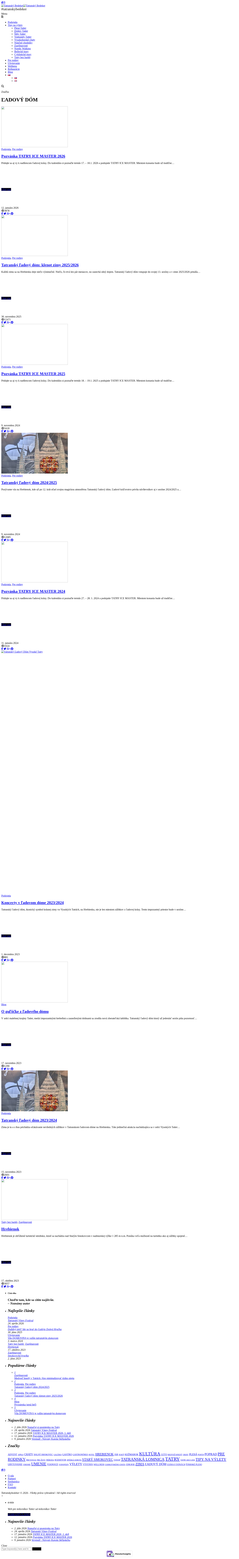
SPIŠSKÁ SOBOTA (74, 1460)
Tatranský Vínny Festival (20, 1320)
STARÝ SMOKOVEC (97, 1459)
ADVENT (12, 1454)
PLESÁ (193, 1454)
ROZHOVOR (60, 1460)
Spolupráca (13, 1481)
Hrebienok (10, 1229)
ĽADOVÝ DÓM (155, 1464)
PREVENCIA (31, 1460)
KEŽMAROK (132, 1454)
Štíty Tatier (20, 34)
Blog (10, 72)
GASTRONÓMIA (80, 1454)
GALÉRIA (58, 1455)
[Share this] (2, 213)
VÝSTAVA (88, 1464)
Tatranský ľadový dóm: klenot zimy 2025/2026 (40, 265)
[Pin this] (11, 213)
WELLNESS (98, 1464)
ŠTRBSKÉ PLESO (194, 1464)
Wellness (12, 66)
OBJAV (185, 1455)
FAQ (10, 1484)
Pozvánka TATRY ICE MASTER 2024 (33, 591)
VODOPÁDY (64, 1464)
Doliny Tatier (21, 31)
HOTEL (92, 1455)
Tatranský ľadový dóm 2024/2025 (29, 482)
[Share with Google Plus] (8, 213)
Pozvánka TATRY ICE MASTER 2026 (33, 156)
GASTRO (67, 1454)
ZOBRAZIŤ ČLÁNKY (19, 1514)
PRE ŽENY (41, 1460)
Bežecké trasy (21, 51)
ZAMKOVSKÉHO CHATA (115, 1464)
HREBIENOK (104, 1454)
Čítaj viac (6, 189)
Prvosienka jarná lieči (25, 1404)
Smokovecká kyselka (18, 1355)
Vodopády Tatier (22, 36)
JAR (116, 1454)
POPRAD (211, 1454)
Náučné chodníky (23, 42)
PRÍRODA (50, 1460)
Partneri (12, 1478)
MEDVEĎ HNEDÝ (175, 1455)
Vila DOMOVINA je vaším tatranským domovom (33, 1338)
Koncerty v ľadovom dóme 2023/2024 (32, 902)
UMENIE (38, 1464)
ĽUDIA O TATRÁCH (176, 1464)
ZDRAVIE (130, 1464)
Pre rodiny (13, 60)
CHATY (28, 1454)
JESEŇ (121, 1455)
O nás (11, 1475)
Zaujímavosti (21, 45)
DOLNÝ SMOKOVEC (43, 1454)
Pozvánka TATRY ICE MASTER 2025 (33, 374)
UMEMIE (27, 1464)
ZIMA (139, 1464)
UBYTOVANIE (15, 1464)
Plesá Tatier (20, 28)
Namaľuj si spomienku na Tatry (43, 1427)
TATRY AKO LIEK (187, 1460)
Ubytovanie (14, 63)
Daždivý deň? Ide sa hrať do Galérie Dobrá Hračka (35, 1329)
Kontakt (12, 1487)
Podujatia (12, 22)
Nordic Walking (22, 48)
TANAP (117, 1460)
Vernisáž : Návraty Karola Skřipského (51, 1439)
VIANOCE (52, 1464)
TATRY (172, 1459)
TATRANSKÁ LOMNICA (143, 1459)
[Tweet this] (4, 213)
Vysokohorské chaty (24, 39)
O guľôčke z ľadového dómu (25, 1011)
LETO (164, 1454)
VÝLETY (75, 1464)
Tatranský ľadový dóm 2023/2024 (29, 1120)
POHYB (201, 1455)
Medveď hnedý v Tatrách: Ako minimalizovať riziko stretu (44, 1378)
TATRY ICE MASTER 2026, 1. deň (52, 1433)
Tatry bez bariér (22, 57)
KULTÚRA (149, 1453)
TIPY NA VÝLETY (211, 1459)
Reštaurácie (14, 69)
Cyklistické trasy (22, 54)
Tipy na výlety (15, 25)
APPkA (20, 1455)
